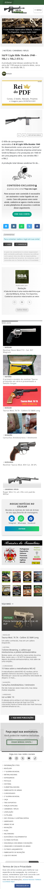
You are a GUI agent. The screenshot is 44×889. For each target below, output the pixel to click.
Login (8, 244)
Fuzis (6, 831)
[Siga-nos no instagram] (16, 758)
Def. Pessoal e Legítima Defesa (16, 818)
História (7, 784)
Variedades (8, 821)
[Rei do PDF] (22, 93)
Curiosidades (9, 793)
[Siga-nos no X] (22, 758)
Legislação (8, 812)
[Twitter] (29, 302)
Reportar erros (34, 135)
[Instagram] (14, 302)
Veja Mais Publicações (23, 718)
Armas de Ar (9, 824)
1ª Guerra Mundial (12, 771)
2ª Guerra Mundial (12, 796)
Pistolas (7, 781)
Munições (8, 827)
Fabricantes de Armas (13, 790)
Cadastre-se (21, 244)
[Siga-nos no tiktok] (35, 758)
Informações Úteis (12, 765)
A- (19, 135)
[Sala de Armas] (15, 10)
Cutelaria (8, 815)
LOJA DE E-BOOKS (10, 855)
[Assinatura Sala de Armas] (23, 31)
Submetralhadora (11, 787)
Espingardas (9, 778)
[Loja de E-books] (22, 583)
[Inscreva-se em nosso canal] (29, 758)
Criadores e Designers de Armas (17, 846)
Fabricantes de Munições (14, 852)
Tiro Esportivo (10, 803)
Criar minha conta (21, 742)
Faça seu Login (31, 189)
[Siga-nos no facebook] (10, 758)
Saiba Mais (22, 309)
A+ (24, 135)
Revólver (8, 768)
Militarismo (9, 834)
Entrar (9, 2)
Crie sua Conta (22, 214)
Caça (6, 799)
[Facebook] (22, 302)
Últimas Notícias (11, 840)
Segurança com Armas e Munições (18, 843)
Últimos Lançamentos (13, 849)
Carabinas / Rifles (11, 809)
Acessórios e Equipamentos (15, 837)
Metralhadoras (10, 775)
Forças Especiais (11, 806)
